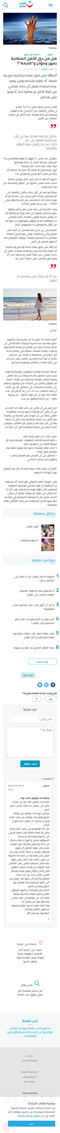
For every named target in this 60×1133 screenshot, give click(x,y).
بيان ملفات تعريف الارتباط (31, 1115)
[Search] (5, 6)
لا (36, 698)
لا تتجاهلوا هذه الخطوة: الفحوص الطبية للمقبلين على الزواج (36, 592)
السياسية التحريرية (29, 1072)
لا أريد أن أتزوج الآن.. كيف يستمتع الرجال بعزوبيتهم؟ (33, 606)
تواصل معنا (29, 1081)
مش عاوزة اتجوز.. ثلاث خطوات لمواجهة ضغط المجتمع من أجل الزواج (33, 635)
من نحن (29, 1056)
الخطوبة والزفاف (29, 540)
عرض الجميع (42, 662)
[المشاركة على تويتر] (46, 685)
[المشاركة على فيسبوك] (53, 685)
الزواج (50, 54)
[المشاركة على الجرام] (40, 685)
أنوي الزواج (32, 526)
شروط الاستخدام (29, 1060)
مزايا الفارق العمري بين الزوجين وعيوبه (34, 647)
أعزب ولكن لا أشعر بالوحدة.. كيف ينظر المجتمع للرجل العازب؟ (34, 621)
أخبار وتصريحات (29, 1077)
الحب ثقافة (47, 69)
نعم (31, 1123)
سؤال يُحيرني (28, 675)
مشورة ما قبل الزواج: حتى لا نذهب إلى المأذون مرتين (34, 578)
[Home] (26, 6)
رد (48, 918)
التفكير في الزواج (32, 54)
